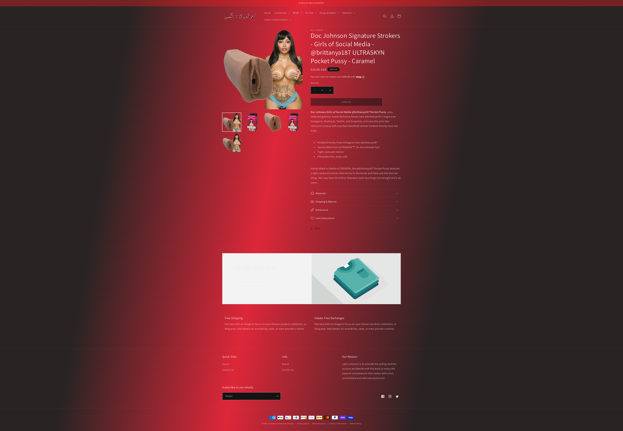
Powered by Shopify (285, 423)
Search (225, 364)
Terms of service (319, 423)
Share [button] (317, 228)
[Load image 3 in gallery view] (272, 122)
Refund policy (355, 423)
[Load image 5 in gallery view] (231, 142)
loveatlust (272, 423)
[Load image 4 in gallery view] (293, 122)
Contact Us (228, 369)
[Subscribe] (277, 396)
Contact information (338, 423)
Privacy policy (303, 423)
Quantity (315, 82)
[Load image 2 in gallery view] (252, 122)
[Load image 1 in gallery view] (231, 122)
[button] (282, 12)
